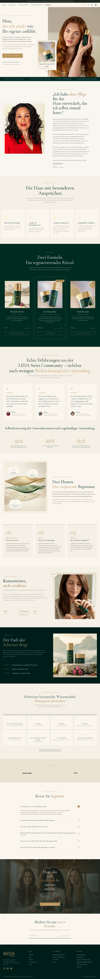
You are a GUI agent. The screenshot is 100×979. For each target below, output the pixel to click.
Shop (30, 957)
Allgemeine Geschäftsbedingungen (84, 962)
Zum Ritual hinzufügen (17, 333)
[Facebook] (8, 968)
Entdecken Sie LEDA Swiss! (58, 955)
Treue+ (30, 964)
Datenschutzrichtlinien (82, 964)
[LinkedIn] (11, 968)
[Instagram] (4, 968)
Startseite (31, 955)
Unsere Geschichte (33, 962)
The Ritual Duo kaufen (49, 904)
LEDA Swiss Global (11, 976)
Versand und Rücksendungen (83, 959)
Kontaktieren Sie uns (81, 955)
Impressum (79, 967)
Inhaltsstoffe (55, 959)
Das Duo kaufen (50, 333)
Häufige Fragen (80, 957)
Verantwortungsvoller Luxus (59, 957)
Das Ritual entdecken (12, 55)
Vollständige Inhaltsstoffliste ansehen (50, 749)
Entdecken (31, 959)
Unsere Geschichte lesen (10, 62)
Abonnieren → (65, 935)
